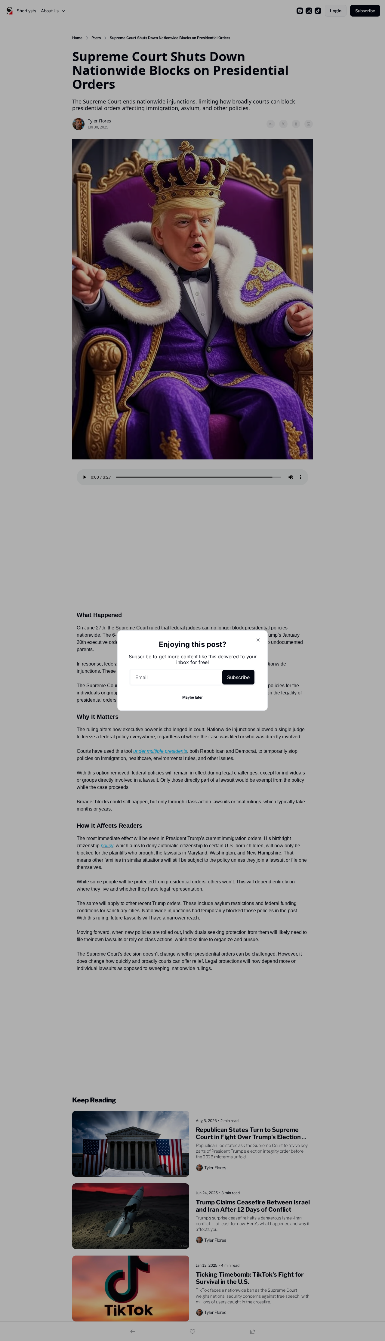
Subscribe (238, 677)
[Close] (258, 640)
